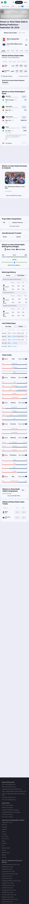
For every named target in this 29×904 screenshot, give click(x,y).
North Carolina (6, 852)
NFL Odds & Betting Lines (8, 784)
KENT (9, 333)
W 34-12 (14, 339)
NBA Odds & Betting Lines (9, 786)
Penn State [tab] (8, 326)
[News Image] (15, 178)
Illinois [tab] (21, 326)
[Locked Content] (14, 262)
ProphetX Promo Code (8, 883)
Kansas (4, 850)
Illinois (9, 249)
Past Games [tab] (21, 275)
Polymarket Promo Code (8, 871)
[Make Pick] (6, 102)
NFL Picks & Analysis (7, 805)
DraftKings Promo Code (8, 885)
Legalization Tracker (7, 822)
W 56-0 (14, 333)
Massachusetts (6, 848)
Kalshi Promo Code (7, 876)
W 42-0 (14, 346)
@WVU (10, 339)
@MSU (9, 346)
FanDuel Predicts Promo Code (10, 873)
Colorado (4, 834)
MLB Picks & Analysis (7, 814)
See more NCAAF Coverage (13, 195)
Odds (12, 50)
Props (21, 50)
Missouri (4, 855)
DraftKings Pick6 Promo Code (9, 899)
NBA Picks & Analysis (7, 807)
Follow (24, 96)
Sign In (25, 2)
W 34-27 (14, 336)
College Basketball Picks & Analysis (11, 812)
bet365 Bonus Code (7, 869)
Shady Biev (8, 96)
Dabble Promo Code (7, 901)
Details (3, 50)
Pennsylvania (5, 838)
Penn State (21, 249)
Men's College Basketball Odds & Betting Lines (14, 791)
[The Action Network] (5, 2)
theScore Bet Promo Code (9, 890)
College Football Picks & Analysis (10, 810)
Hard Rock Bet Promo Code (9, 894)
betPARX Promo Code (7, 892)
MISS (9, 343)
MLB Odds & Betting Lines (9, 797)
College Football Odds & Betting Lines (12, 789)
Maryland (4, 829)
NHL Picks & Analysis (7, 816)
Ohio (3, 845)
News (8, 50)
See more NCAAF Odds (13, 495)
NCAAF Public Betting (14, 265)
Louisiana (4, 827)
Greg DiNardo (8, 143)
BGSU (9, 336)
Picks (17, 50)
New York (4, 824)
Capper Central (9, 116)
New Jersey (5, 836)
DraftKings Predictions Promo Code (11, 880)
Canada (4, 857)
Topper (7, 127)
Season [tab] (8, 275)
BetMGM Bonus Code (7, 866)
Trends (26, 50)
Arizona (4, 831)
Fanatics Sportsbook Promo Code (10, 864)
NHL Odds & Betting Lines (9, 799)
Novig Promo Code (7, 878)
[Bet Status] (3, 100)
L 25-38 (14, 343)
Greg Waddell (8, 191)
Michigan (4, 843)
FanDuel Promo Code (7, 887)
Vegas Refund (8, 106)
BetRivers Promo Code (8, 897)
